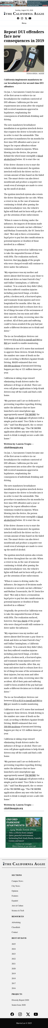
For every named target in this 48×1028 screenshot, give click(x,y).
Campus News (17, 881)
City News (16, 886)
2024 (14, 948)
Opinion (15, 890)
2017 (14, 983)
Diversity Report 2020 (20, 1000)
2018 (14, 978)
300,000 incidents (12, 365)
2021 (14, 963)
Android (23, 418)
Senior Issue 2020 (19, 1005)
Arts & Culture (17, 905)
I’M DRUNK (30, 414)
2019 (14, 973)
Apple (11, 418)
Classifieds (16, 927)
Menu (24, 23)
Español (15, 900)
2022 (14, 958)
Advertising (16, 922)
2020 (14, 968)
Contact (15, 932)
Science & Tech (18, 910)
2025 (14, 944)
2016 (14, 988)
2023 (14, 953)
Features (15, 895)
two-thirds (22, 260)
